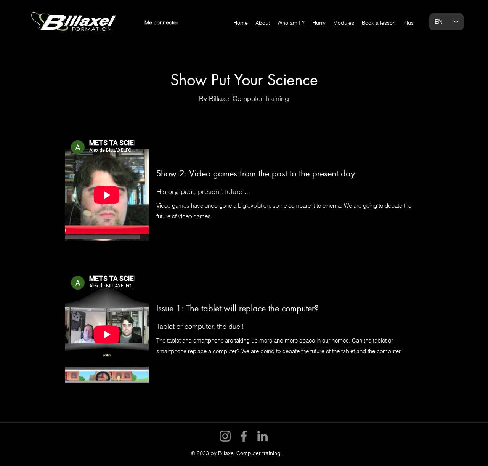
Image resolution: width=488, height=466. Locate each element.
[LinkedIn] (262, 436)
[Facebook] (243, 436)
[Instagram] (225, 436)
